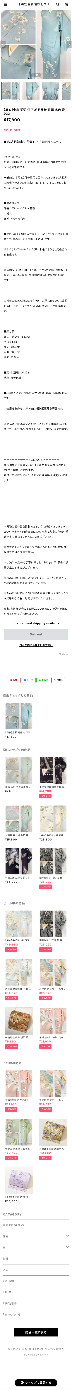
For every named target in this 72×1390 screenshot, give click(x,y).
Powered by (32, 1354)
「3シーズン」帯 (11, 1314)
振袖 (5, 1258)
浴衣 (5, 1269)
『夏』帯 (7, 1292)
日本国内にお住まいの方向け (36, 645)
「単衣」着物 (10, 1303)
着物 (5, 1236)
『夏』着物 (8, 1281)
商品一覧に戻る (36, 1332)
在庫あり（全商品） (14, 1225)
